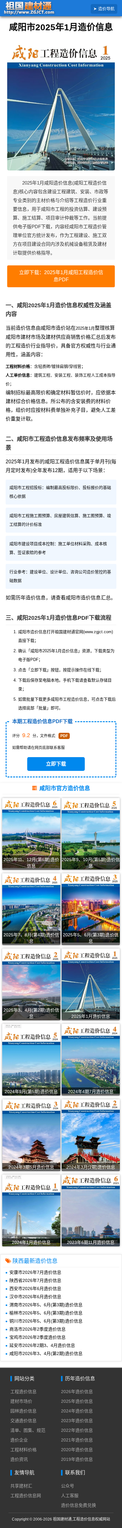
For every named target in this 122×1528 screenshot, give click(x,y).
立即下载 (56, 763)
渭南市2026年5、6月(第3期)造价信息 (46, 1304)
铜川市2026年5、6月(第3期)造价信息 (46, 1321)
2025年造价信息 (77, 1401)
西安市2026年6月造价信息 (35, 1288)
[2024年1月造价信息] (31, 1212)
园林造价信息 (23, 1410)
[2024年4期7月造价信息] (91, 1059)
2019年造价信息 (77, 1459)
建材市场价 (21, 1401)
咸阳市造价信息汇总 (88, 597)
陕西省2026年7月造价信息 (35, 1280)
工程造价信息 (23, 1391)
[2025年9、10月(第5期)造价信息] (91, 833)
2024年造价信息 (77, 1410)
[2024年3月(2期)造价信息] (91, 1133)
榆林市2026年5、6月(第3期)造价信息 (46, 1312)
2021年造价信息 (77, 1439)
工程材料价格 (23, 1449)
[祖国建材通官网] (39, 8)
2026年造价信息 (77, 1391)
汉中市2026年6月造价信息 (35, 1296)
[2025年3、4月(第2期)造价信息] (31, 985)
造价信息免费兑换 (78, 1505)
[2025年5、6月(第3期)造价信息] (91, 907)
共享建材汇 (21, 1485)
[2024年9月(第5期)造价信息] (31, 1062)
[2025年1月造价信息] (91, 983)
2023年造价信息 (77, 1420)
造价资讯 (19, 1459)
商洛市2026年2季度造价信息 (37, 1329)
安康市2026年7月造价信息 (35, 1272)
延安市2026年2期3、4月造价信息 (42, 1345)
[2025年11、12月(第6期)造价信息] (31, 833)
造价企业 (19, 1439)
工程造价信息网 (25, 1495)
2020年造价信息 (77, 1449)
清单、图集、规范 (27, 1430)
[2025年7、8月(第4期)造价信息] (31, 908)
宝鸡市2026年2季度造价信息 (37, 1337)
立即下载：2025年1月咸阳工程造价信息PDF (61, 276)
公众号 (67, 1485)
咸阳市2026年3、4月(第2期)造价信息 (46, 1353)
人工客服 (70, 1495)
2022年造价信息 (77, 1430)
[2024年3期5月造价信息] (31, 1133)
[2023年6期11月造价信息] (91, 1211)
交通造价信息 (23, 1420)
